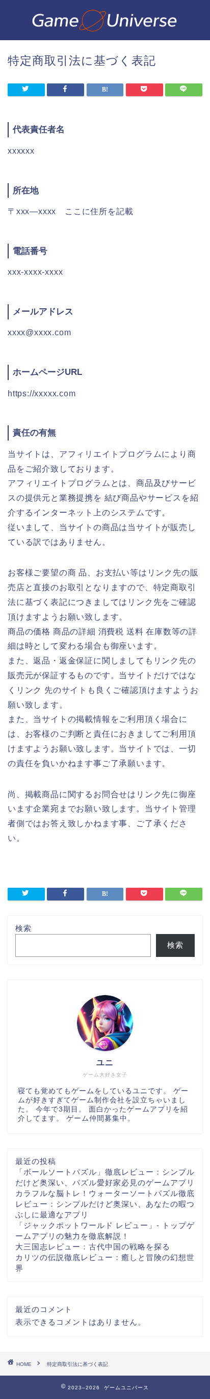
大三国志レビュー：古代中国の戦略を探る (92, 1246)
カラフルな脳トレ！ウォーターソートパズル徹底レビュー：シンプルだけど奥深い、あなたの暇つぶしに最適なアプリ (105, 1204)
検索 (23, 928)
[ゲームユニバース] (105, 30)
